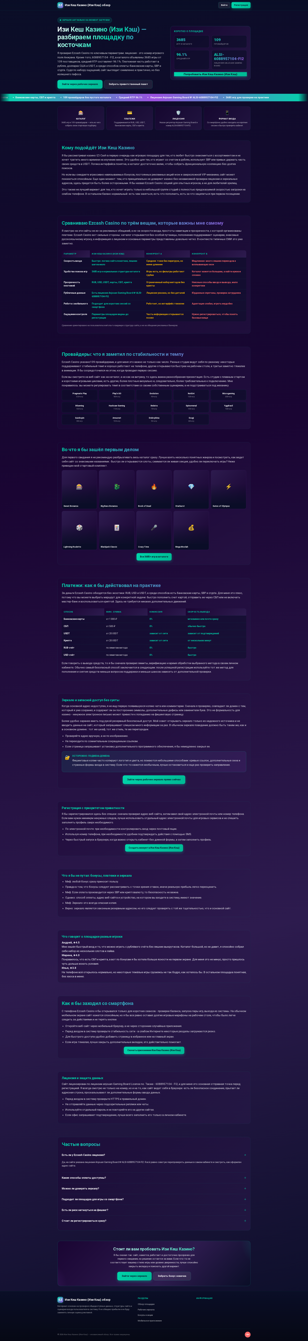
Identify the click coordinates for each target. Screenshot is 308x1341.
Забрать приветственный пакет (128, 84)
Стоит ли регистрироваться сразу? (84, 1220)
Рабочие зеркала (146, 1309)
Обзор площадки (146, 1304)
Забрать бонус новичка (172, 1276)
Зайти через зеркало (134, 1276)
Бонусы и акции (145, 1315)
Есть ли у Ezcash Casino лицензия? (83, 1155)
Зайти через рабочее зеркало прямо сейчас (154, 779)
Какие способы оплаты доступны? (84, 1177)
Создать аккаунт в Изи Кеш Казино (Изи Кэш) (154, 847)
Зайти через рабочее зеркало (80, 84)
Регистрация (241, 5)
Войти (224, 5)
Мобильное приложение (150, 1320)
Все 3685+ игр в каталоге (154, 556)
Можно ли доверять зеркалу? (80, 1188)
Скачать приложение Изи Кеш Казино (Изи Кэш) (154, 1050)
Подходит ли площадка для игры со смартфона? (93, 1199)
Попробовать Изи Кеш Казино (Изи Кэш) (210, 74)
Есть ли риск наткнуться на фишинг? (85, 1210)
